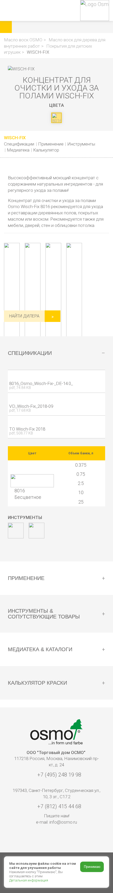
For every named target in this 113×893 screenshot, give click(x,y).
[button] (63, 27)
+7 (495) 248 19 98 (58, 775)
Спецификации (19, 144)
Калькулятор (46, 150)
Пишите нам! (56, 815)
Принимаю (92, 867)
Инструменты (81, 144)
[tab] (56, 353)
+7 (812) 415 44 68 (58, 806)
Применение (51, 144)
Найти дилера (24, 316)
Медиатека (18, 150)
